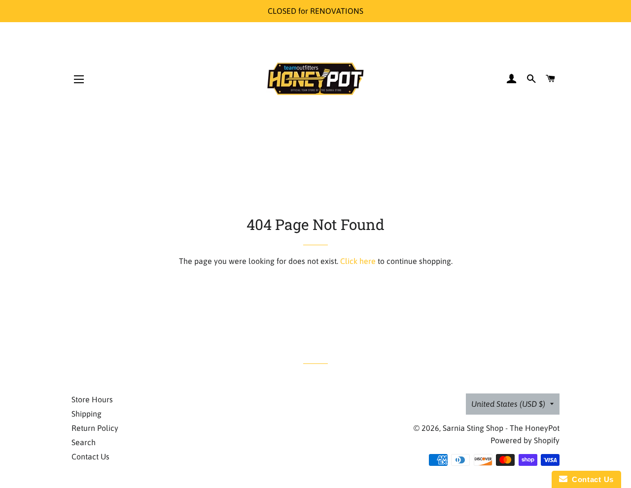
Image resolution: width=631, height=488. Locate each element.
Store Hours (92, 399)
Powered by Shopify (525, 440)
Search (83, 442)
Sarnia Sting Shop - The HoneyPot (501, 427)
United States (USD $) (508, 403)
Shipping (86, 413)
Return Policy (94, 427)
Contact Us (90, 456)
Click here (358, 261)
